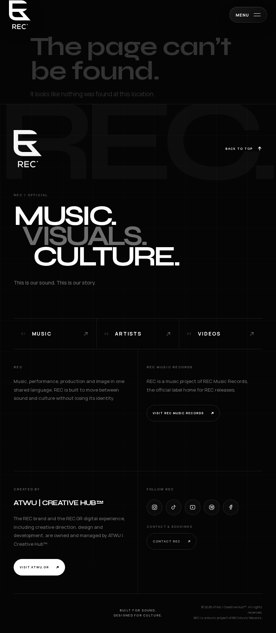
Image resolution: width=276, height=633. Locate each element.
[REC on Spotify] (212, 507)
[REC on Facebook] (231, 507)
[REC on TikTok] (173, 507)
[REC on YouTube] (193, 507)
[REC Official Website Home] (20, 14)
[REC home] (28, 148)
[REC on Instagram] (154, 507)
